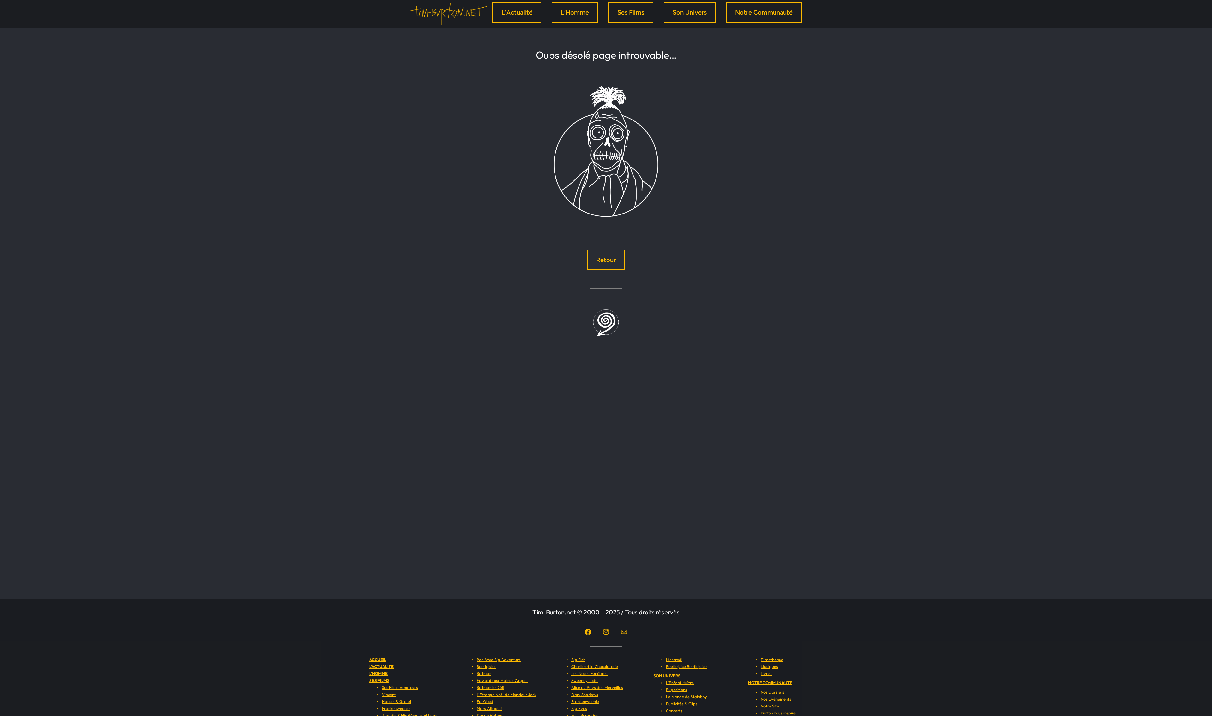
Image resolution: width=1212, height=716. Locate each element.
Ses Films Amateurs (400, 687)
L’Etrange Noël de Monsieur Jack (506, 694)
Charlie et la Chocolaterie (594, 666)
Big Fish (578, 659)
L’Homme (575, 12)
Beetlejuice (486, 666)
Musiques (769, 666)
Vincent (389, 694)
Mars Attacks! (489, 708)
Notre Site (770, 705)
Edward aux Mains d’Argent (502, 680)
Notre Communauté (764, 12)
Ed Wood (485, 701)
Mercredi (674, 659)
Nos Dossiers (772, 692)
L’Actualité (517, 12)
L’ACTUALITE (381, 666)
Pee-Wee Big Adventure (499, 659)
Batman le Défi (490, 687)
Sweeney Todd (584, 680)
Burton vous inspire (778, 712)
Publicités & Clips (682, 703)
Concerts (674, 710)
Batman (484, 673)
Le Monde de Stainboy (686, 696)
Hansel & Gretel (396, 701)
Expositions (676, 689)
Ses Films (630, 12)
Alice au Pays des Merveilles (597, 687)
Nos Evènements (776, 698)
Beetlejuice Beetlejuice (686, 666)
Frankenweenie (396, 708)
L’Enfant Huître (680, 682)
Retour (606, 260)
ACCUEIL (377, 659)
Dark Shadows (584, 694)
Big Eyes (579, 708)
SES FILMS (379, 680)
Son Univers (690, 12)
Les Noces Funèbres (589, 673)
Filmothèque (772, 659)
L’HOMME (378, 673)
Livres (766, 673)
